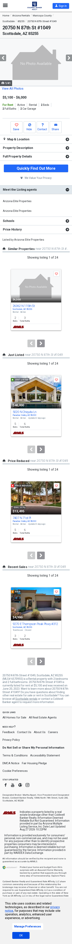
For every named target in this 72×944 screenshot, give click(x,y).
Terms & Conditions (15, 755)
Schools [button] (8, 221)
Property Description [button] (18, 148)
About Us (40, 732)
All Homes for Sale (14, 717)
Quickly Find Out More (36, 168)
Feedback (8, 732)
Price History (12, 229)
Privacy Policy (11, 740)
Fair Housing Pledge (34, 763)
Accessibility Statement (45, 755)
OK (21, 935)
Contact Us (24, 732)
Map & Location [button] (18, 139)
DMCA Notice (10, 763)
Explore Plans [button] (58, 876)
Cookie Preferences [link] (15, 771)
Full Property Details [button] (17, 156)
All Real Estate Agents (43, 717)
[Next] (41, 343)
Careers (53, 732)
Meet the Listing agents (20, 189)
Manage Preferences (27, 926)
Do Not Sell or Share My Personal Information (33, 747)
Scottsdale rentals (26, 698)
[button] (61, 6)
